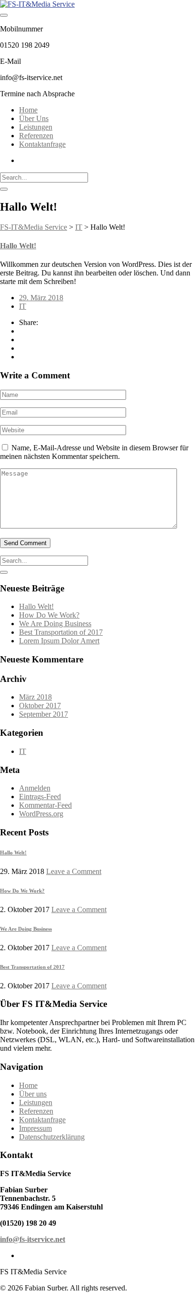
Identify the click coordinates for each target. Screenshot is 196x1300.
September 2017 (43, 714)
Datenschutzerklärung (52, 1137)
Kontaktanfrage (42, 144)
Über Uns (34, 118)
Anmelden (34, 788)
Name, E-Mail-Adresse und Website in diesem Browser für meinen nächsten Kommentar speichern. (94, 452)
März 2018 (35, 697)
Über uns (33, 1094)
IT (22, 306)
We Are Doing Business (55, 624)
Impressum (35, 1128)
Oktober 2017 (40, 705)
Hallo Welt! (18, 246)
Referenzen (36, 136)
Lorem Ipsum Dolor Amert (59, 641)
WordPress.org (41, 814)
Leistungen (35, 127)
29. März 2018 (41, 298)
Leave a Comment (73, 871)
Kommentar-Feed (45, 805)
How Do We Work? (49, 615)
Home (28, 110)
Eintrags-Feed (40, 796)
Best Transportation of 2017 (61, 632)
